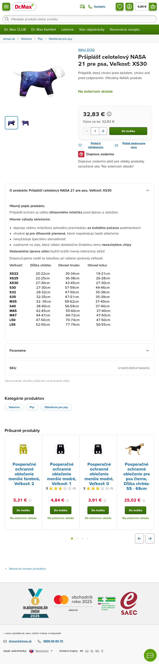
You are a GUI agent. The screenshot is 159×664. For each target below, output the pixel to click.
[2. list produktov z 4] (77, 538)
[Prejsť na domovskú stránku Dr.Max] (24, 6)
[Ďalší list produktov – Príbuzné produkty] (149, 539)
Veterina (14, 407)
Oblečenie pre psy (56, 407)
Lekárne (67, 29)
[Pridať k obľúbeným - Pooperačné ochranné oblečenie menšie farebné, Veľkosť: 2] (37, 440)
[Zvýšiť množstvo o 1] (103, 131)
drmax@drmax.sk (20, 641)
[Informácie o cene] (109, 114)
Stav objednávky (92, 29)
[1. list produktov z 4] (72, 538)
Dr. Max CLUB (15, 29)
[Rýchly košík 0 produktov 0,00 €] (153, 6)
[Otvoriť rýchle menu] (6, 6)
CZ (87, 650)
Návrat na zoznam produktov (27, 568)
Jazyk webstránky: (15, 650)
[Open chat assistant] (150, 655)
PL (92, 650)
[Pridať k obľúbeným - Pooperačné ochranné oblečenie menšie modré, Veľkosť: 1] (75, 440)
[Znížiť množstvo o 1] (87, 131)
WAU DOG (86, 50)
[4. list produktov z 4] (87, 538)
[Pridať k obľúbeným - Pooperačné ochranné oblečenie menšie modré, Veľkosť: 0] (112, 440)
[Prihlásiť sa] (129, 6)
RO (97, 650)
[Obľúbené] (120, 6)
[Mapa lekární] (82, 6)
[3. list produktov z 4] (82, 538)
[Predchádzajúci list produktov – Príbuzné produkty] (139, 539)
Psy (32, 407)
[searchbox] (79, 19)
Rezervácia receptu (125, 29)
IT (102, 650)
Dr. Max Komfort (43, 29)
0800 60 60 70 (53, 641)
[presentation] (23, 449)
